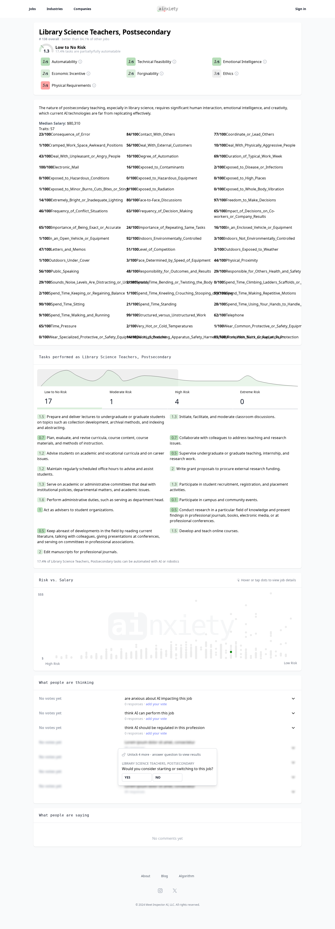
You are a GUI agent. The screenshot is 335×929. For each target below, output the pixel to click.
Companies (82, 9)
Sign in (300, 9)
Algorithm (186, 876)
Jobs (32, 9)
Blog (164, 876)
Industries (55, 9)
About (145, 876)
